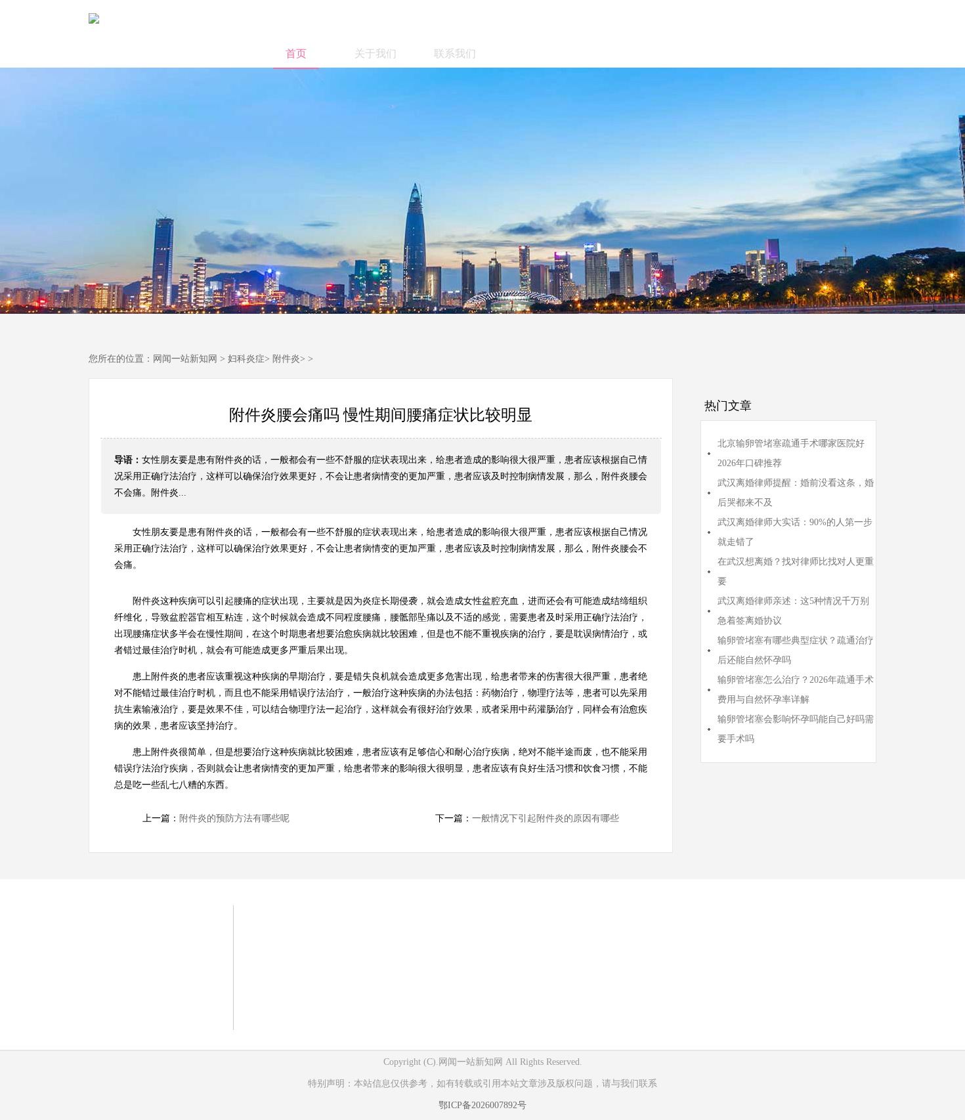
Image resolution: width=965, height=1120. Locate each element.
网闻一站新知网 (185, 359)
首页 (296, 53)
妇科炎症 (246, 359)
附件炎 (286, 359)
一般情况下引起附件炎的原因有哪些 (545, 818)
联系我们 (455, 53)
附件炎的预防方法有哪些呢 (234, 818)
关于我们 (375, 53)
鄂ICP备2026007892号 (482, 1105)
